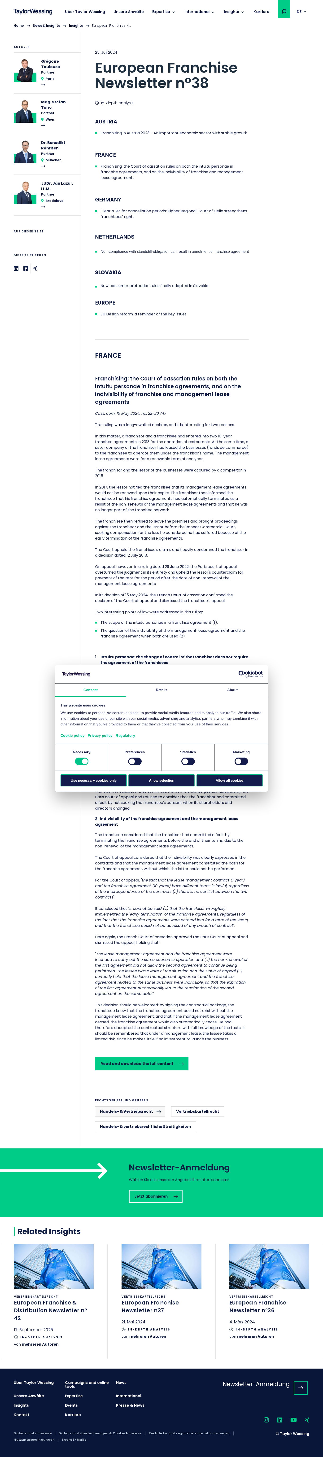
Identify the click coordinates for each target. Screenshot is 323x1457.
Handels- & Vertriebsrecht (126, 1111)
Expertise (161, 11)
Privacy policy (100, 735)
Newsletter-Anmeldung (256, 1384)
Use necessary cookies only (94, 780)
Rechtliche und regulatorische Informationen (189, 1433)
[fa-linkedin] (275, 1420)
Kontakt (21, 1415)
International (197, 11)
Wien (50, 119)
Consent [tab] (90, 690)
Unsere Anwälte (128, 11)
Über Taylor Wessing (85, 11)
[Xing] (35, 268)
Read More (45, 76)
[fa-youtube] (289, 1420)
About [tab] (232, 690)
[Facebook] (25, 268)
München (53, 160)
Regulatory (125, 735)
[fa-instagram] (262, 1420)
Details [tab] (161, 690)
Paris (50, 78)
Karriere (261, 11)
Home (19, 25)
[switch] (135, 761)
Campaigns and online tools (87, 1384)
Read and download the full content (137, 1063)
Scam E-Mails (74, 1440)
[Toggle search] (284, 11)
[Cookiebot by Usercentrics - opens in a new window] (242, 674)
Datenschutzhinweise (33, 1433)
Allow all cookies (230, 780)
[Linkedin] (16, 268)
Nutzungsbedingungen (34, 1440)
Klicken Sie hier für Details (53, 1301)
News (121, 1382)
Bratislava (55, 200)
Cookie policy (73, 735)
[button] (284, 11)
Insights (231, 11)
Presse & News (130, 1405)
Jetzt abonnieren (161, 1182)
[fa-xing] (303, 1420)
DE (299, 11)
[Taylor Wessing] (33, 12)
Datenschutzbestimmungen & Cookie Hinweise (100, 1433)
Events (71, 1405)
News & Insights (46, 25)
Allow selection (161, 780)
